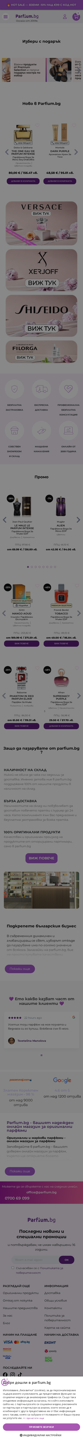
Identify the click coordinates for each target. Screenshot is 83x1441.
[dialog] (41, 1408)
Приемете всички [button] (41, 1427)
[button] (41, 1435)
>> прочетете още (33, 1418)
